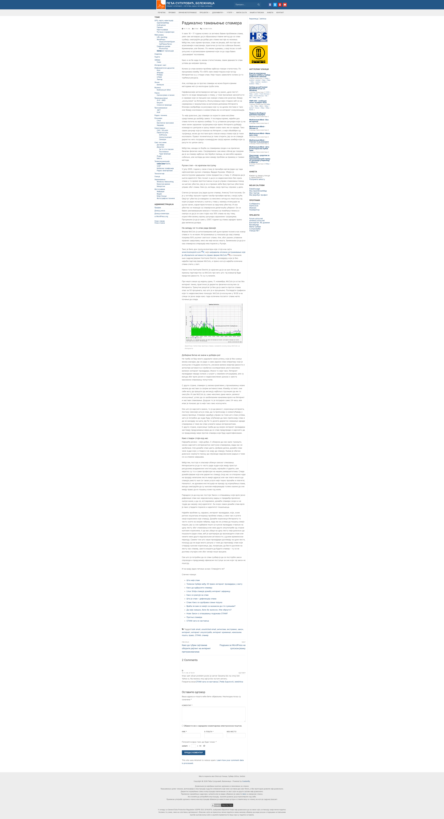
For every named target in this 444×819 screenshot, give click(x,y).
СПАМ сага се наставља (198, 621)
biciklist (251, 80)
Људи (159, 156)
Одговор (242, 673)
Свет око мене (160, 142)
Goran (257, 108)
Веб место (231, 732)
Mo (266, 96)
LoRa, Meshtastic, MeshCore (164, 164)
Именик (252, 208)
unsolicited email (208, 629)
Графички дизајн (163, 46)
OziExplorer (161, 25)
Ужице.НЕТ (254, 231)
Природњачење (161, 98)
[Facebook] (270, 4)
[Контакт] (285, 4)
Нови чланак (159, 221)
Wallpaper (160, 191)
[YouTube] (280, 4)
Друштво (160, 147)
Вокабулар (254, 224)
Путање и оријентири (165, 32)
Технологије (159, 173)
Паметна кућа (162, 133)
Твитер (159, 79)
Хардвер (160, 125)
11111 (267, 92)
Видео (159, 194)
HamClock (253, 205)
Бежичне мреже (163, 184)
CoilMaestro (254, 204)
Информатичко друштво (164, 68)
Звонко (251, 165)
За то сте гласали (166, 149)
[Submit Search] (258, 4)
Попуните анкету (257, 179)
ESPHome (163, 135)
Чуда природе (165, 154)
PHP (158, 112)
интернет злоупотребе (201, 632)
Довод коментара (161, 213)
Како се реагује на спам (197, 595)
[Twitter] (275, 4)
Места (159, 158)
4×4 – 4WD (161, 100)
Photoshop (163, 48)
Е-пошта (209, 732)
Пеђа (266, 78)
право (191, 635)
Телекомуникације (162, 161)
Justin (256, 94)
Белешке (160, 85)
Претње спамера (194, 617)
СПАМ (196, 29)
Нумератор (254, 210)
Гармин (160, 27)
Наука (156, 93)
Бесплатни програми (165, 123)
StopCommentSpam (167, 42)
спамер (205, 635)
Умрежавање (159, 179)
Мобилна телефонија (165, 168)
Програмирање (160, 108)
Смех (159, 62)
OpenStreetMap (163, 23)
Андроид (158, 54)
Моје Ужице (161, 196)
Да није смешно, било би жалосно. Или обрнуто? (209, 610)
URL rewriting (162, 37)
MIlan (261, 106)
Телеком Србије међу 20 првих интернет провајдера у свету (214, 584)
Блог (159, 70)
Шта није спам (193, 580)
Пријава (157, 208)
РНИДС (160, 75)
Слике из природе (164, 105)
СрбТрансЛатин (165, 44)
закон (240, 629)
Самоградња (159, 128)
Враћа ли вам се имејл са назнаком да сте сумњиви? (211, 606)
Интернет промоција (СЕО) (165, 51)
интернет (186, 632)
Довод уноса (159, 211)
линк (244, 794)
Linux (159, 120)
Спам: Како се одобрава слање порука (204, 602)
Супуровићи (255, 229)
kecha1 (251, 108)
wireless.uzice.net (257, 220)
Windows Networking (165, 182)
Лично (157, 82)
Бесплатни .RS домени (259, 222)
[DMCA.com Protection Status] (222, 807)
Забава (157, 60)
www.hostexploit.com (191, 252)
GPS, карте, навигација (163, 20)
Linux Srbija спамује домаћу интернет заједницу (208, 591)
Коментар (187, 705)
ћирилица (253, 18)
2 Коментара (207, 29)
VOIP (159, 166)
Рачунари (158, 118)
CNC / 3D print (162, 130)
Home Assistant (165, 137)
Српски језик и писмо (165, 95)
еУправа (160, 73)
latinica (263, 18)
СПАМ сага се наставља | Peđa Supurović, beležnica (219, 682)
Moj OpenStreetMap (258, 191)
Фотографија (159, 189)
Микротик (161, 186)
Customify (246, 781)
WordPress (161, 39)
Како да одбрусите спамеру (199, 587)
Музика (157, 87)
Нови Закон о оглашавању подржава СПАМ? (207, 613)
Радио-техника (160, 115)
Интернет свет (160, 65)
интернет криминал (222, 632)
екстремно (232, 629)
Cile (252, 106)
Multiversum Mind (164, 90)
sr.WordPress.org (161, 216)
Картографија (162, 30)
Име (184, 732)
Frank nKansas (264, 94)
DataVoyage (254, 189)
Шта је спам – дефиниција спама (201, 598)
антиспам (221, 629)
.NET (159, 110)
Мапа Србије (255, 226)
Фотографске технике (166, 198)
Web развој (158, 35)
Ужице (157, 176)
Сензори (162, 139)
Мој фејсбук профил (258, 195)
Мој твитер (254, 193)
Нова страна (159, 223)
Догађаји (160, 145)
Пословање (163, 151)
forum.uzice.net (256, 218)
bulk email (195, 629)
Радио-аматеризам (165, 170)
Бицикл (160, 103)
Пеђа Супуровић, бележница (190, 3)
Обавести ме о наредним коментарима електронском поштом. (213, 726)
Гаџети (157, 57)
